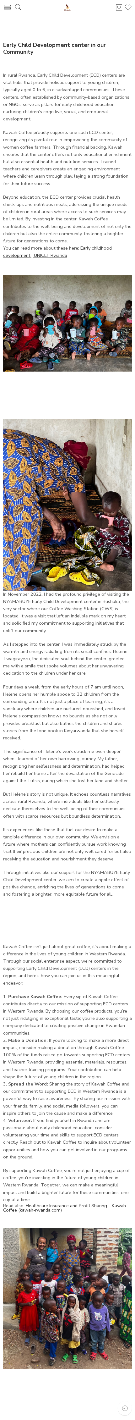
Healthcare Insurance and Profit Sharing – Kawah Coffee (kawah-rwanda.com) (64, 1207)
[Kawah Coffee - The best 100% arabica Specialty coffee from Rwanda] (67, 7)
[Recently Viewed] (125, 1408)
